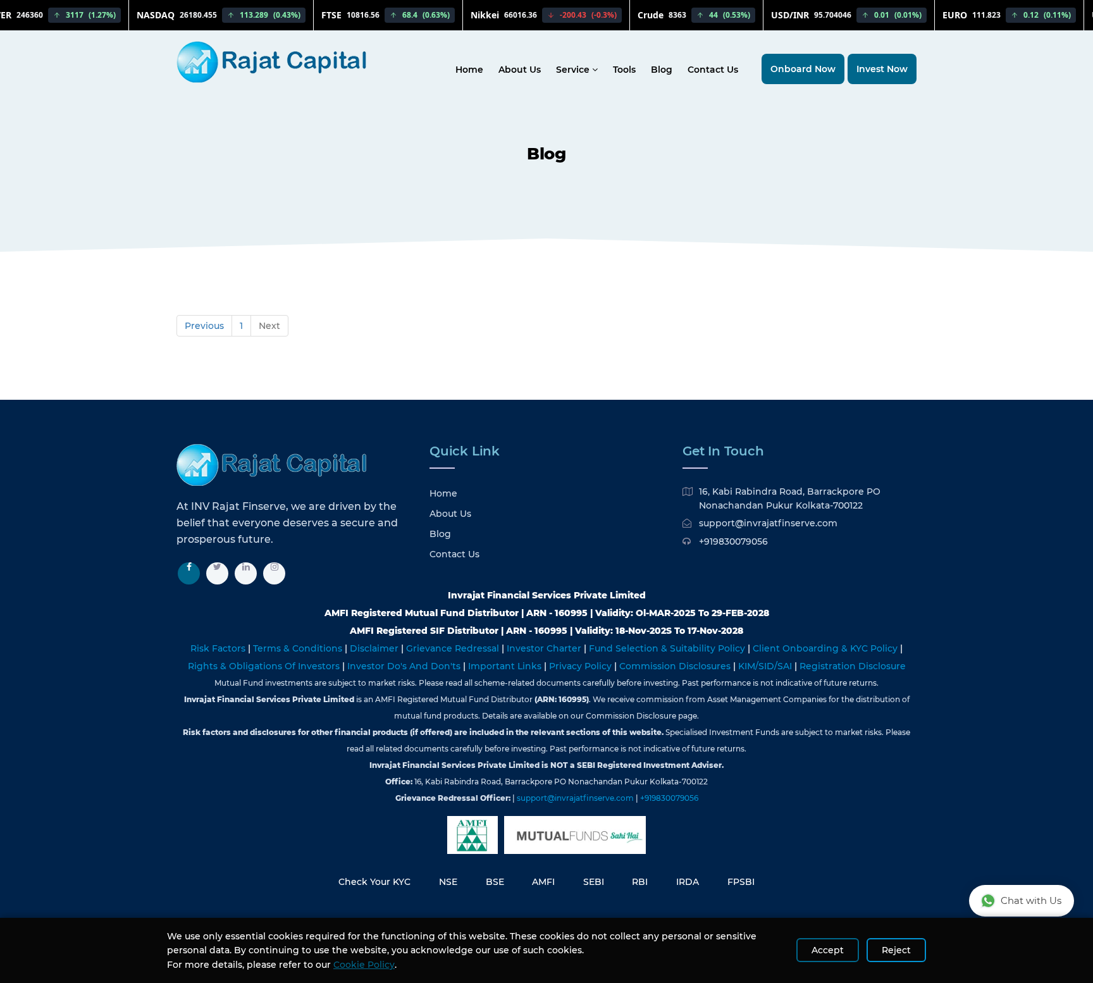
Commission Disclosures (676, 666)
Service (574, 69)
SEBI (593, 881)
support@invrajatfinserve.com (768, 523)
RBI (640, 881)
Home (469, 69)
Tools (624, 69)
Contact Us (713, 69)
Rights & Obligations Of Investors (265, 666)
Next (269, 325)
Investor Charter (545, 648)
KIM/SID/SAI (766, 666)
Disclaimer (375, 648)
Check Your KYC (374, 881)
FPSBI (741, 881)
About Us (519, 69)
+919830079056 (733, 541)
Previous (204, 325)
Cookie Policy (364, 964)
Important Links (506, 666)
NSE (448, 881)
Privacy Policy (581, 666)
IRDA (687, 881)
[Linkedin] (246, 573)
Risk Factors (219, 648)
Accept (828, 950)
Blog (661, 69)
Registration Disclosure (853, 666)
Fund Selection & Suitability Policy (668, 648)
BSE (495, 881)
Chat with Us (1031, 900)
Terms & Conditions (299, 648)
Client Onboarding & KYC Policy (826, 648)
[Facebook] (189, 573)
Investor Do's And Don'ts (405, 666)
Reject (896, 950)
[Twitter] (217, 573)
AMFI (543, 881)
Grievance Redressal (454, 648)
